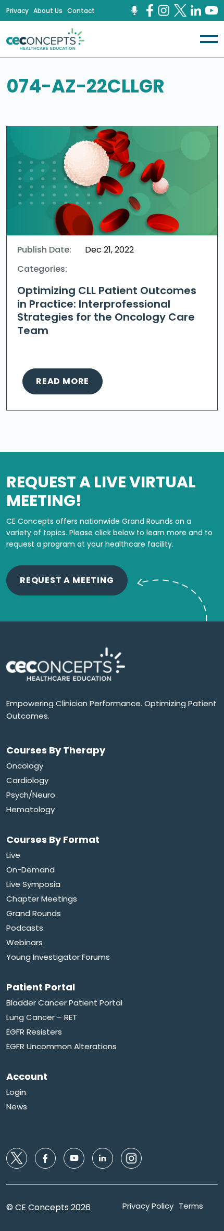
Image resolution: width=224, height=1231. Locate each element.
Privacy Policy (147, 1206)
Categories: (42, 269)
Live (13, 855)
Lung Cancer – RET (41, 1017)
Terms (191, 1206)
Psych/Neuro (30, 795)
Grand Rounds (33, 913)
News (16, 1106)
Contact (81, 11)
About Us (48, 11)
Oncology (24, 766)
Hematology (30, 809)
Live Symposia (33, 884)
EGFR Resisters (34, 1032)
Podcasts (24, 928)
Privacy (17, 11)
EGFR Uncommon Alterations (61, 1046)
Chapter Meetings (41, 899)
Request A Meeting (67, 580)
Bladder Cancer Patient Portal (64, 1003)
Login (16, 1092)
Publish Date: (44, 250)
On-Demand (30, 870)
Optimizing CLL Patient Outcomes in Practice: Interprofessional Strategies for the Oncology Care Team (106, 310)
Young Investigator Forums (58, 957)
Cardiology (27, 780)
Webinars (24, 942)
